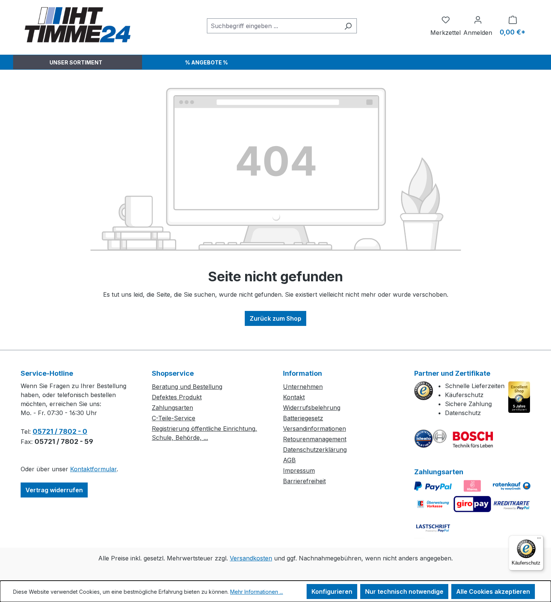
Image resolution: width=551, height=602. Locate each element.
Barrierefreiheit (304, 481)
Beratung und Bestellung (187, 386)
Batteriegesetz (303, 418)
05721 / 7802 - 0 (60, 431)
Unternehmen (303, 386)
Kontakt (294, 397)
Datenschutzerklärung (315, 449)
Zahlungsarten (172, 407)
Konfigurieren (331, 591)
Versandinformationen (314, 428)
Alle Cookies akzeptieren (493, 591)
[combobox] (273, 25)
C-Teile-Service (173, 418)
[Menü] (539, 539)
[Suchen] (348, 25)
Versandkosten (251, 558)
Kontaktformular (93, 469)
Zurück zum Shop (275, 318)
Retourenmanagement (314, 439)
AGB (289, 460)
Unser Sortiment (75, 62)
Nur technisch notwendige (404, 591)
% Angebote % (206, 62)
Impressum (299, 470)
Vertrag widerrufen (54, 490)
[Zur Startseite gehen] (77, 24)
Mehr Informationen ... (256, 592)
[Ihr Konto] (477, 19)
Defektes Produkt (177, 397)
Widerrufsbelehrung (311, 407)
